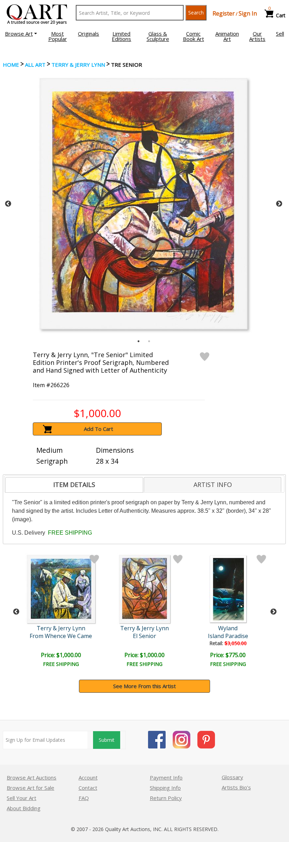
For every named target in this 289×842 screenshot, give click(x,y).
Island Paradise (228, 636)
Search (196, 12)
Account (88, 777)
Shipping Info (165, 787)
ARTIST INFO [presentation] (212, 484)
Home (11, 64)
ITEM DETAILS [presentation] (74, 484)
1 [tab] (138, 341)
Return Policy (166, 797)
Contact (88, 787)
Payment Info (166, 777)
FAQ (84, 797)
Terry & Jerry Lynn (78, 64)
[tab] (74, 485)
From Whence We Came (61, 636)
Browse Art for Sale (30, 787)
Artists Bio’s (236, 787)
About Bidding (24, 808)
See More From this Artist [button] (144, 686)
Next (279, 204)
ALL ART (35, 64)
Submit (107, 739)
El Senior (144, 636)
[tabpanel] (144, 204)
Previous (8, 204)
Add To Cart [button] (98, 428)
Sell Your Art (21, 797)
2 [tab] (149, 341)
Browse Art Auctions (31, 777)
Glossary (232, 777)
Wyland (228, 628)
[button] (21, 33)
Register (224, 13)
